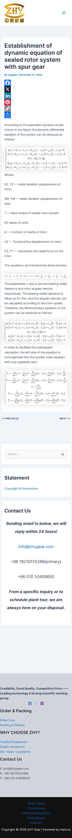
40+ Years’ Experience (15, 752)
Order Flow (7, 720)
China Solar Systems (36, 813)
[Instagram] (42, 703)
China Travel (36, 803)
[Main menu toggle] (64, 13)
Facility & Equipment (13, 742)
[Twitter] (36, 703)
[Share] (35, 115)
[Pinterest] (35, 102)
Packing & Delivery (12, 725)
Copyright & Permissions (21, 488)
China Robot (36, 818)
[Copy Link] (35, 108)
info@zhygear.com (36, 546)
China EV (36, 823)
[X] (35, 89)
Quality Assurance (12, 747)
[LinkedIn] (35, 95)
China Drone (36, 808)
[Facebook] (35, 83)
